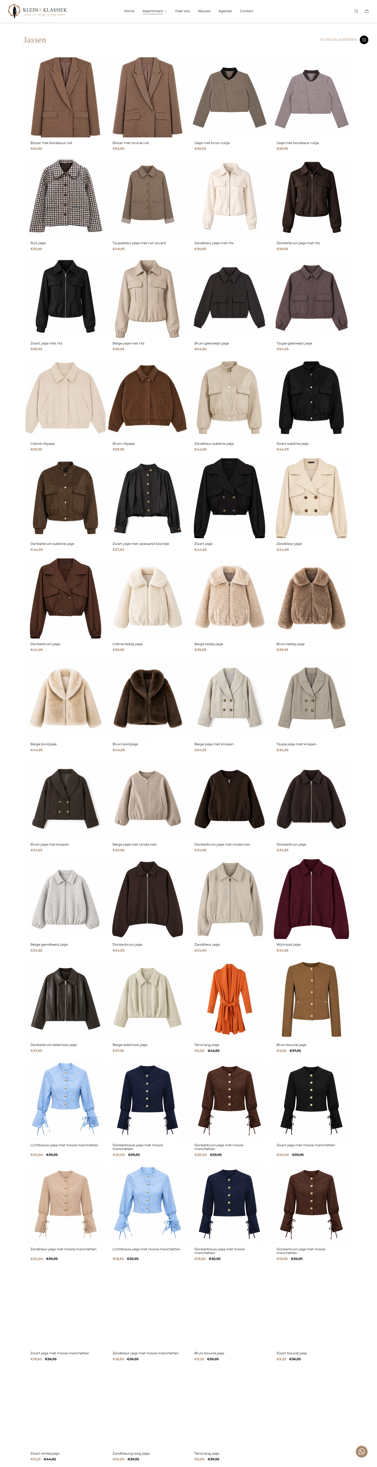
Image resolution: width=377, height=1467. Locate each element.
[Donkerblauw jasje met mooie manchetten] (148, 1100)
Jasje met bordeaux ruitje (297, 143)
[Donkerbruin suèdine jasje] (66, 498)
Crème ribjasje (42, 444)
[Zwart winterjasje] (66, 1408)
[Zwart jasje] (229, 498)
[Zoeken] (356, 11)
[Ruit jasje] (66, 198)
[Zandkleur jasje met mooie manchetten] (66, 1204)
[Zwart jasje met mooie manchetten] (312, 1100)
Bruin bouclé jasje (291, 1045)
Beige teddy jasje (208, 644)
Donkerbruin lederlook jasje (53, 1045)
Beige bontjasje (43, 744)
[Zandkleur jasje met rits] (229, 198)
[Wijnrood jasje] (312, 899)
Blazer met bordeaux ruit (51, 143)
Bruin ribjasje (124, 444)
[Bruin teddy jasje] (312, 598)
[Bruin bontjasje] (148, 699)
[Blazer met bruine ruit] (148, 97)
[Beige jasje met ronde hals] (148, 799)
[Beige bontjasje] (66, 699)
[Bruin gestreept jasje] (229, 298)
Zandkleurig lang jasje (131, 1453)
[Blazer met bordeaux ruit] (66, 97)
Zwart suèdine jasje (292, 444)
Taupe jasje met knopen (296, 744)
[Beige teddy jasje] (229, 598)
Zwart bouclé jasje (291, 1353)
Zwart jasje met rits (46, 343)
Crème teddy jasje (128, 644)
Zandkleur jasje (289, 544)
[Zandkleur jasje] (312, 498)
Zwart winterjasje (44, 1453)
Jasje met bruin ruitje (212, 143)
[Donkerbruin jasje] (66, 598)
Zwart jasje (203, 544)
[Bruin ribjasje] (148, 398)
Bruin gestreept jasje (211, 343)
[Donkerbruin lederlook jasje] (66, 999)
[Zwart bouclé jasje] (312, 1308)
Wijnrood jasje (288, 944)
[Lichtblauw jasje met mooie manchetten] (66, 1100)
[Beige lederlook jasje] (148, 999)
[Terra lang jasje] (229, 999)
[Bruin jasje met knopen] (66, 799)
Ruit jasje (38, 243)
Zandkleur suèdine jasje (214, 444)
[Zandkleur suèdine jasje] (229, 398)
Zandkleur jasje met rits (213, 243)
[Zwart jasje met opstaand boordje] (148, 498)
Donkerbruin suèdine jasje (52, 544)
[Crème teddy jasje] (148, 598)
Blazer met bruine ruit (131, 143)
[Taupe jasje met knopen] (312, 699)
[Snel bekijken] (96, 66)
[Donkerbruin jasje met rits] (312, 198)
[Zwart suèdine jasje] (312, 398)
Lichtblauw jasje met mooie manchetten (64, 1145)
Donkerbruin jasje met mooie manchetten (218, 1147)
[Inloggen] (346, 11)
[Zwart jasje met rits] (66, 298)
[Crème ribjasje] (66, 398)
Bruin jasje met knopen (49, 844)
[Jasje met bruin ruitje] (229, 97)
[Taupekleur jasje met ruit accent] (148, 198)
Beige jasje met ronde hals (134, 844)
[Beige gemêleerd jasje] (66, 899)
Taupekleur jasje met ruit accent (139, 243)
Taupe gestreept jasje (294, 343)
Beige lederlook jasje (130, 1045)
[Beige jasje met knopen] (229, 699)
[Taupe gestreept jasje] (312, 298)
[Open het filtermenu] (364, 40)
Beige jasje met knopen (214, 744)
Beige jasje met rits (128, 343)
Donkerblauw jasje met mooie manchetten (138, 1147)
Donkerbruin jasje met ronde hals (222, 844)
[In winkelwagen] (260, 367)
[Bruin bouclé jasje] (312, 999)
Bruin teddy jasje (290, 644)
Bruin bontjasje (125, 744)
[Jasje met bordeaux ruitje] (312, 97)
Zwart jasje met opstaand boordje (141, 544)
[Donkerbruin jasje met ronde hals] (229, 799)
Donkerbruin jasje (45, 644)
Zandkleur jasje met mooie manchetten (63, 1249)
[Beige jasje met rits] (148, 298)
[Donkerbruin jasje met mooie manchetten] (229, 1100)
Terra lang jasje (206, 1045)
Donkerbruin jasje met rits (298, 243)
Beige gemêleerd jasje (49, 944)
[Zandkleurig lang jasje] (148, 1408)
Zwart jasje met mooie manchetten (305, 1145)
